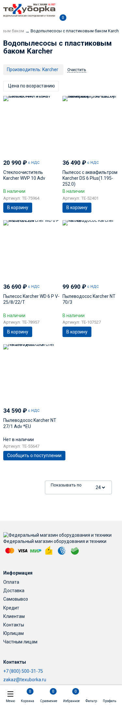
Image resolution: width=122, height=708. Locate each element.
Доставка (13, 590)
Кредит (11, 607)
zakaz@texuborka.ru (24, 679)
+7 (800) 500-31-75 (23, 671)
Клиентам (14, 616)
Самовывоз (15, 599)
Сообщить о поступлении (34, 455)
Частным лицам (20, 641)
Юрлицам (13, 633)
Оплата (11, 582)
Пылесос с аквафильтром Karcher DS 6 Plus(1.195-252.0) (89, 178)
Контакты (13, 624)
